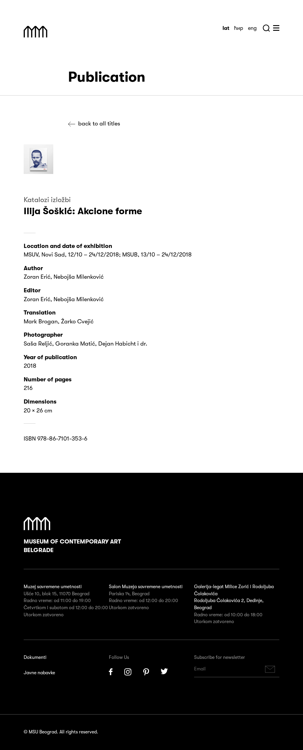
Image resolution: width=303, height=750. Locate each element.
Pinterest (146, 671)
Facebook (110, 671)
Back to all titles (99, 123)
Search (266, 28)
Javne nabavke (39, 672)
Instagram (127, 671)
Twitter (164, 671)
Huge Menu (276, 28)
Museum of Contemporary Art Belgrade (72, 546)
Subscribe (270, 669)
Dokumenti (35, 657)
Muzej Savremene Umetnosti (35, 32)
